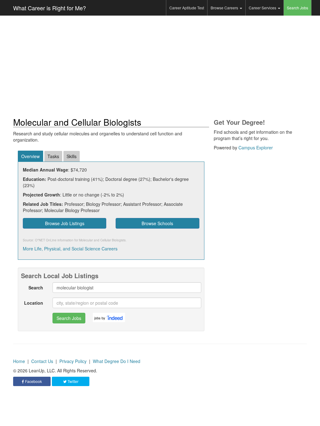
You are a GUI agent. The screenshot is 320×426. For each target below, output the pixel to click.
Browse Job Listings (64, 223)
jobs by (99, 317)
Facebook (33, 381)
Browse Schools (157, 223)
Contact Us (42, 361)
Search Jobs (297, 7)
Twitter (72, 381)
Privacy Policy (73, 361)
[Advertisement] (160, 66)
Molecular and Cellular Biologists (102, 240)
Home (19, 361)
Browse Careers (225, 7)
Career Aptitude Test (186, 7)
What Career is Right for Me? (49, 8)
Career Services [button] (263, 7)
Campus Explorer (255, 147)
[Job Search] (115, 317)
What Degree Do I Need (116, 361)
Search (35, 287)
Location (33, 303)
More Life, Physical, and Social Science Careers (70, 248)
